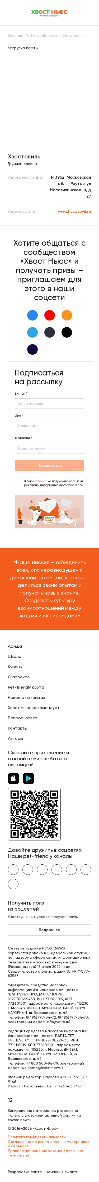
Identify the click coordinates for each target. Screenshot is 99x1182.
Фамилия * (23, 438)
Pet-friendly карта (26, 687)
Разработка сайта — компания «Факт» (43, 1172)
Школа (14, 656)
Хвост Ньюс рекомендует (34, 707)
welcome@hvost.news (41, 1068)
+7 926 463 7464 (68, 1086)
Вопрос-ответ (22, 717)
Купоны (15, 666)
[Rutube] (32, 349)
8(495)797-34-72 (41, 1017)
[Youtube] (49, 315)
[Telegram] (32, 332)
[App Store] (13, 778)
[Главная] (49, 12)
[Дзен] (49, 332)
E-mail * (21, 393)
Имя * (19, 416)
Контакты (17, 728)
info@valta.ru (57, 1022)
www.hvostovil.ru (74, 211)
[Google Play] (28, 778)
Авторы (15, 738)
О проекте (19, 676)
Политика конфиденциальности (37, 1137)
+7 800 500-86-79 (42, 1063)
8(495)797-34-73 (73, 1017)
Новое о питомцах (26, 697)
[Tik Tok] (67, 332)
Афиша (15, 646)
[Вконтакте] (32, 315)
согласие (40, 481)
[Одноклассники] (67, 315)
